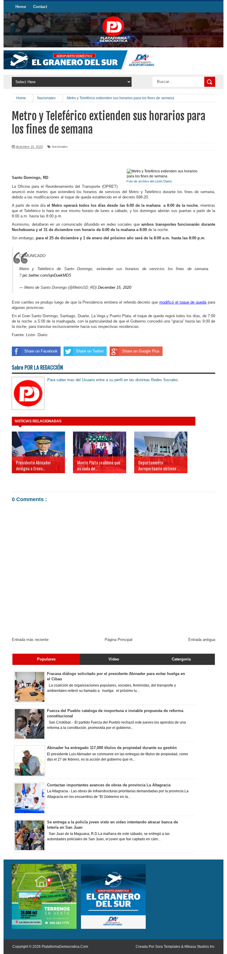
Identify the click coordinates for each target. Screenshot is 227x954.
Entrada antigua (201, 639)
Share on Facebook (41, 351)
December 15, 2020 (114, 287)
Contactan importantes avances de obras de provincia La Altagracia (109, 785)
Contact (40, 6)
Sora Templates (167, 947)
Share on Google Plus (141, 351)
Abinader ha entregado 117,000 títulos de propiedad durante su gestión (112, 747)
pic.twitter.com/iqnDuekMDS (46, 275)
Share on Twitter (90, 351)
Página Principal (118, 639)
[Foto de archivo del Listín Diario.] (166, 173)
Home (20, 6)
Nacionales (60, 146)
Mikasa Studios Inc (199, 947)
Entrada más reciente (30, 639)
